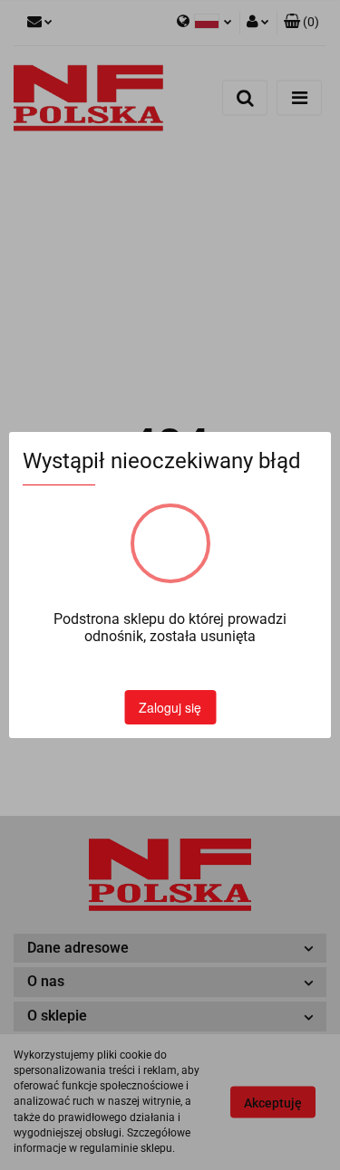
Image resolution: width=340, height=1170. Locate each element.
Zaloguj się (170, 707)
